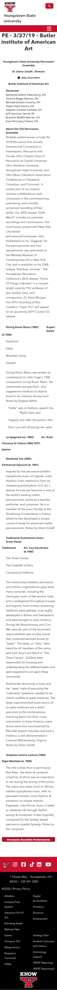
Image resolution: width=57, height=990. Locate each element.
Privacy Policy (21, 888)
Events (8, 935)
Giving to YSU (12, 941)
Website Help (12, 929)
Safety (8, 964)
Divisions (38, 913)
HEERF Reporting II (44, 969)
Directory (38, 907)
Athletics (9, 896)
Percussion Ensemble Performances (28, 839)
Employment (40, 919)
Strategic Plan (41, 935)
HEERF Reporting (43, 963)
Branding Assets (13, 923)
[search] (49, 6)
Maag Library (12, 947)
